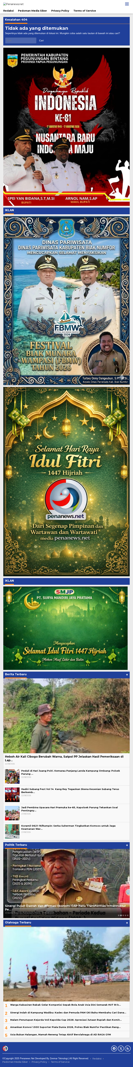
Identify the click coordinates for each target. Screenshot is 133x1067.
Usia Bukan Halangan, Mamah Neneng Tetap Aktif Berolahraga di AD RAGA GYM (60, 1034)
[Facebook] (114, 1048)
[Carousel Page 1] (118, 915)
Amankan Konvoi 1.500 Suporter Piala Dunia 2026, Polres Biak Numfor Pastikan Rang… (65, 1027)
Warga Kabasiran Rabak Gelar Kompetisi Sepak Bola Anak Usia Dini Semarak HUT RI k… (65, 1004)
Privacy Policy (39, 1061)
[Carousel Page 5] (127, 915)
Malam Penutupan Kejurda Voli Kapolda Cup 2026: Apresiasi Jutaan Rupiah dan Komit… (66, 1019)
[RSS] (128, 1048)
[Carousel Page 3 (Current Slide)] (123, 915)
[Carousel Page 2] (121, 915)
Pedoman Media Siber (15, 1061)
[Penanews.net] (13, 3)
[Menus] (127, 4)
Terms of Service (60, 1061)
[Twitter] (121, 1048)
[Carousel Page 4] (125, 915)
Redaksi (96, 1058)
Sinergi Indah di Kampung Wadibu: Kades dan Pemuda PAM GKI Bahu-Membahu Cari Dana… (68, 1012)
